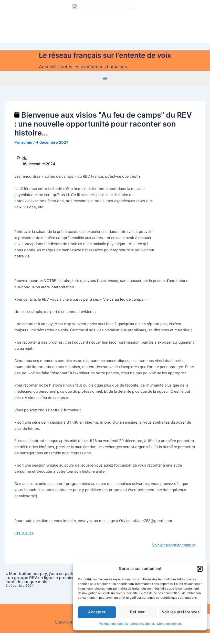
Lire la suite (24, 533)
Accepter (97, 611)
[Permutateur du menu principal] (105, 78)
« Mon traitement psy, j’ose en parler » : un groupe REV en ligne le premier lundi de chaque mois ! (42, 579)
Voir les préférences (181, 611)
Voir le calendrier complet (174, 545)
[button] (199, 568)
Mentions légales (142, 624)
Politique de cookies (113, 624)
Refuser (137, 611)
